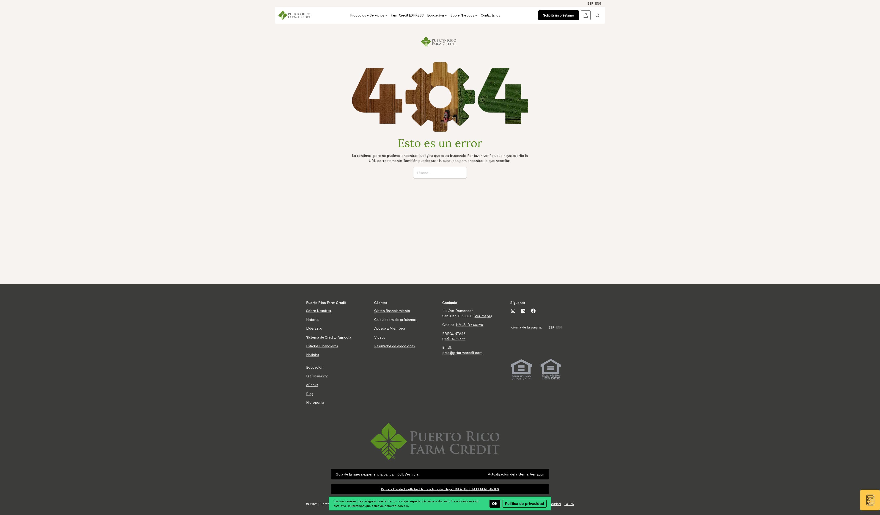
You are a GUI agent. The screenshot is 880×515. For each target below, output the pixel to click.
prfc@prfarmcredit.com (462, 352)
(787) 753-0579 (453, 338)
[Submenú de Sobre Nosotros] (476, 15)
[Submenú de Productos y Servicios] (386, 15)
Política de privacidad (524, 503)
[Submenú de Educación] (446, 15)
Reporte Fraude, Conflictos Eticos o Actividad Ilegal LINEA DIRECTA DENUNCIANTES (440, 489)
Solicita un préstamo (558, 15)
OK (495, 503)
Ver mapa (483, 316)
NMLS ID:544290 (469, 324)
